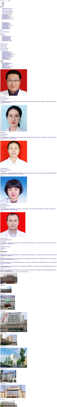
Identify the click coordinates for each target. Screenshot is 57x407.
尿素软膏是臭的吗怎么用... (6, 28)
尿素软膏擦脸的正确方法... (6, 24)
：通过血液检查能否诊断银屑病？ (5, 101)
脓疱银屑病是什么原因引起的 (8, 56)
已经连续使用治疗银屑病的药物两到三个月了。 (7, 258)
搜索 (9, 0)
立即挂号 (1, 135)
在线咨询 (4, 135)
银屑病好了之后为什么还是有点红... (7, 66)
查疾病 (3, 3)
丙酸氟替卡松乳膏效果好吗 (6, 37)
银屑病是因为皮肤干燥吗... (6, 67)
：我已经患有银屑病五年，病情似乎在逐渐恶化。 (8, 137)
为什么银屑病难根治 (6, 53)
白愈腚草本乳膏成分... (5, 14)
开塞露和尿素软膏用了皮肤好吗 (6, 36)
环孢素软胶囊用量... (5, 16)
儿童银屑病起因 (6, 57)
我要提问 (5, 251)
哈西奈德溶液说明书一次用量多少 (7, 40)
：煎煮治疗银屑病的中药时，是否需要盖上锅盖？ (8, 208)
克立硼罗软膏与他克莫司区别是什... (7, 25)
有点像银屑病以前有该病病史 (4, 266)
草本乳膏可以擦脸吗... (5, 26)
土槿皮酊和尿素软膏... (5, 15)
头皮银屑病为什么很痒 (7, 55)
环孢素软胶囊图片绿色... (5, 22)
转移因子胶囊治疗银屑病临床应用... (7, 63)
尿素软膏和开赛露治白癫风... (6, 17)
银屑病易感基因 (6, 51)
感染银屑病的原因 (6, 59)
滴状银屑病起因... (4, 65)
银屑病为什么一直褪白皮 (7, 52)
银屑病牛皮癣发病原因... (5, 64)
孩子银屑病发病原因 (6, 58)
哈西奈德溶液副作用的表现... (6, 23)
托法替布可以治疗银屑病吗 (4, 262)
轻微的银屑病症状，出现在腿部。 (5, 254)
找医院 (3, 2)
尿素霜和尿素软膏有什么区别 (6, 38)
